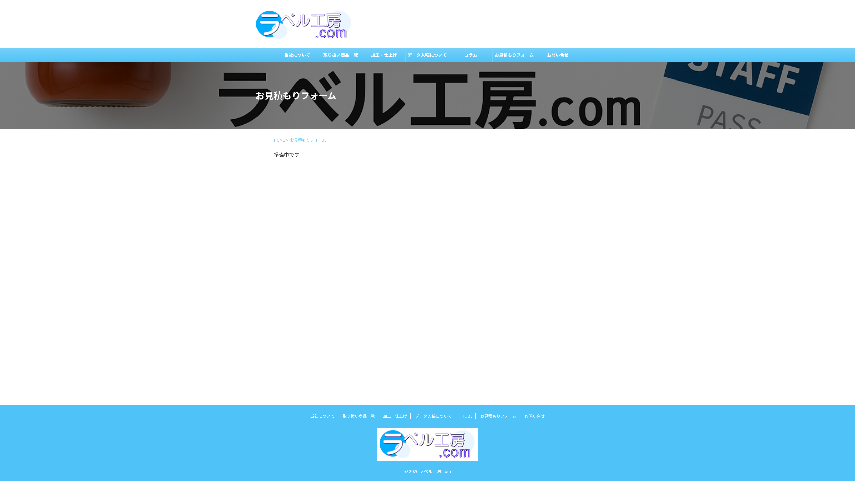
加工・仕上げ (384, 55)
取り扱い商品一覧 (340, 55)
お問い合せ (558, 55)
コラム (470, 55)
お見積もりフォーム (514, 55)
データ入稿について (427, 55)
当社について (297, 55)
